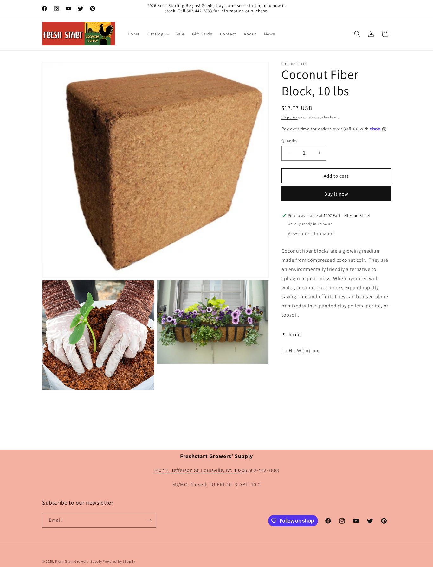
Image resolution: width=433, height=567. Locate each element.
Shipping (289, 117)
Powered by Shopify (119, 561)
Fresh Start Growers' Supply (78, 561)
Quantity (289, 140)
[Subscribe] (149, 520)
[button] (158, 34)
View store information (311, 233)
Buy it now (336, 194)
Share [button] (295, 334)
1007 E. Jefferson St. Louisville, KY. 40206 (200, 470)
